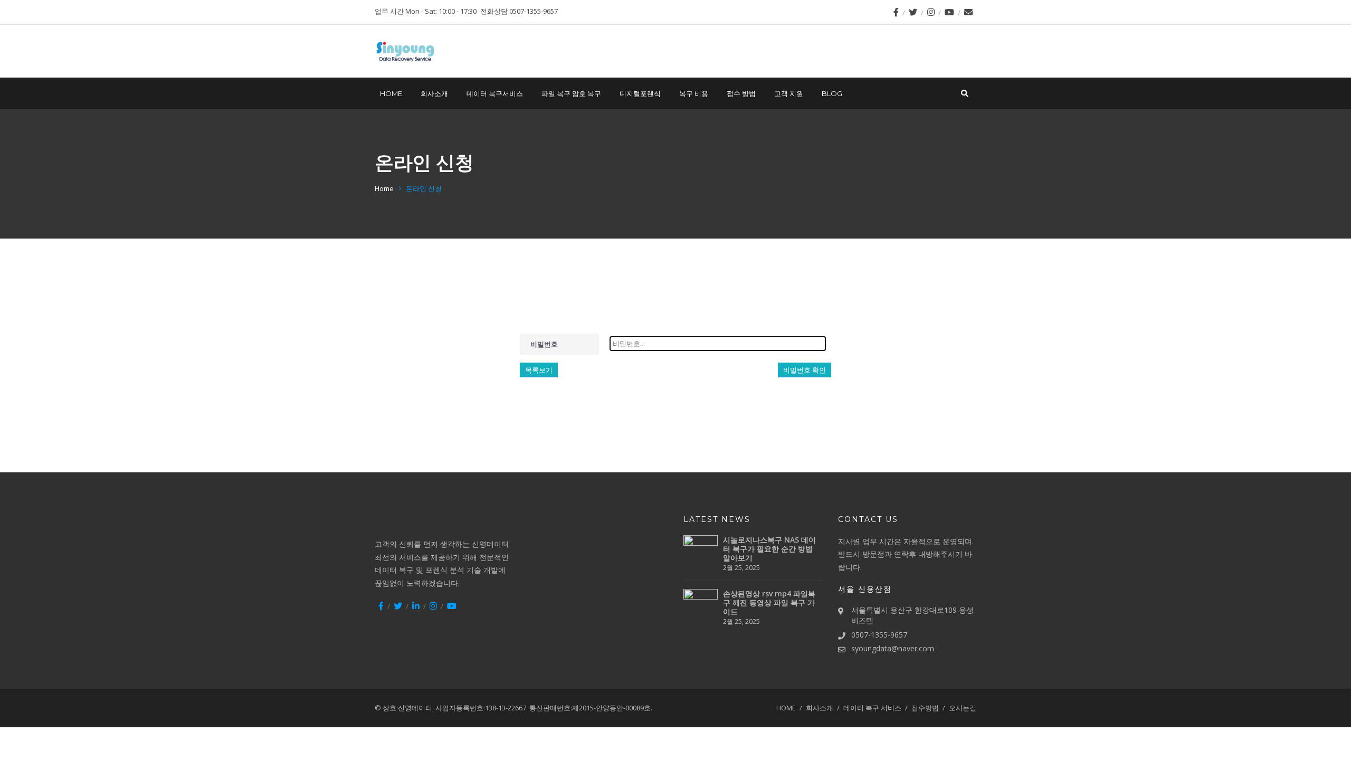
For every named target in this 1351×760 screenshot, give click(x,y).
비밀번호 (544, 344)
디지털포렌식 (640, 93)
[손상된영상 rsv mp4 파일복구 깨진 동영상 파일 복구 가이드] (700, 606)
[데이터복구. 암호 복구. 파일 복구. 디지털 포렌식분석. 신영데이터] (405, 51)
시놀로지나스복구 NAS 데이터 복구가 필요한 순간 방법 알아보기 (769, 548)
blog (832, 93)
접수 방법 (741, 93)
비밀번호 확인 (804, 370)
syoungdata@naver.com (892, 648)
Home (384, 188)
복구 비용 (693, 93)
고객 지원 (788, 93)
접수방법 (925, 707)
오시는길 (962, 707)
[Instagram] (931, 12)
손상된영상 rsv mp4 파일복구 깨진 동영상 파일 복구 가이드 (769, 602)
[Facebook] (896, 12)
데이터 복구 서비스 (872, 707)
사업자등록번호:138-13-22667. (481, 707)
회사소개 (434, 93)
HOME (391, 93)
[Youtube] (949, 12)
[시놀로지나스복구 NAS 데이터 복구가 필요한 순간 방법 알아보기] (700, 552)
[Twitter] (913, 12)
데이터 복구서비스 (495, 93)
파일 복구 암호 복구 (571, 93)
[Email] (968, 12)
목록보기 (539, 370)
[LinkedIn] (415, 606)
